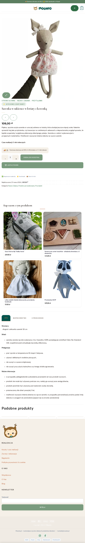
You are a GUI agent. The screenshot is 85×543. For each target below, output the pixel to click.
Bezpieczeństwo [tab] (19, 318)
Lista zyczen (11, 165)
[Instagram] (40, 536)
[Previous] (2, 418)
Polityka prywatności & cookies (13, 462)
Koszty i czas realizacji (10, 450)
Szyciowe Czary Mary (15, 104)
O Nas (4, 479)
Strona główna (8, 101)
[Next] (82, 418)
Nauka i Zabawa (23, 101)
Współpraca (6, 475)
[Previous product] (13, 117)
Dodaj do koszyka (31, 157)
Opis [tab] (6, 318)
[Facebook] (45, 536)
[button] (75, 8)
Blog (3, 484)
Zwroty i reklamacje (9, 454)
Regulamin (6, 458)
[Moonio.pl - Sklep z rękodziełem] (42, 8)
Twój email (5, 497)
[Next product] (5, 117)
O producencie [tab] (37, 318)
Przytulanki (37, 101)
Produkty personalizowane (26, 186)
